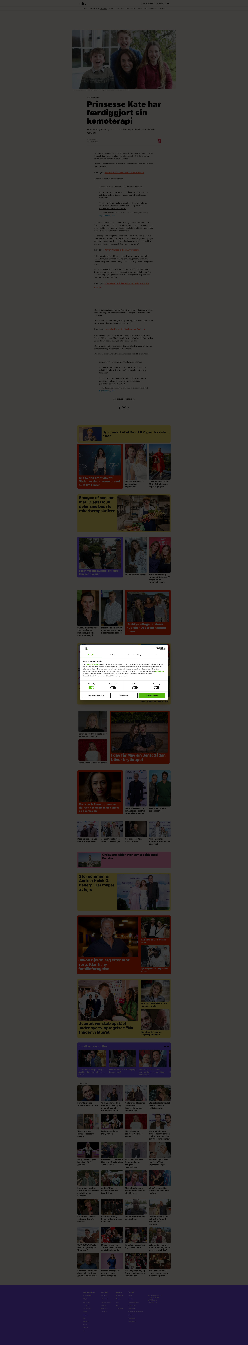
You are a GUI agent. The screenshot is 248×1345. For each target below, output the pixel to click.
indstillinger (159, 671)
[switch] (113, 687)
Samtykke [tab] (91, 655)
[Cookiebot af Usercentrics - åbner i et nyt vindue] (157, 648)
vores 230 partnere (93, 664)
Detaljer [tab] (113, 655)
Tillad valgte (124, 695)
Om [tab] (156, 655)
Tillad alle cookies (152, 695)
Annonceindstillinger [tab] (135, 655)
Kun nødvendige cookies (96, 695)
